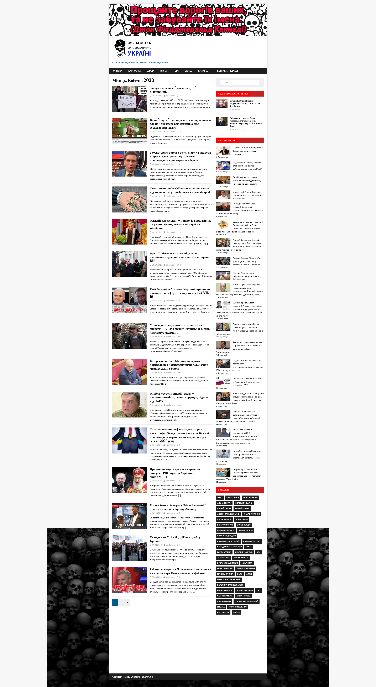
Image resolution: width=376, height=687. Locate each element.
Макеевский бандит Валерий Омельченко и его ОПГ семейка (248, 193)
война (236, 612)
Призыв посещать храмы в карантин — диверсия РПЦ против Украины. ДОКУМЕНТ (176, 473)
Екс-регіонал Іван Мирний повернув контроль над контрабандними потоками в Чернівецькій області (179, 364)
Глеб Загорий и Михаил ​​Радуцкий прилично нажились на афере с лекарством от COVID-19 (180, 293)
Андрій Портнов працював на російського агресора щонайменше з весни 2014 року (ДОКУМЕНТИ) (239, 365)
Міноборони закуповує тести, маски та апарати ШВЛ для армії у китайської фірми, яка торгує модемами (180, 328)
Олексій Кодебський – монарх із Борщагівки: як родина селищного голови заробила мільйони (180, 224)
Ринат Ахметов (225, 590)
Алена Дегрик (224, 503)
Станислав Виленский (246, 601)
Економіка (134, 70)
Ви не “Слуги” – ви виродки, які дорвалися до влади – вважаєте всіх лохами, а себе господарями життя (181, 123)
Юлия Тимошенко (238, 606)
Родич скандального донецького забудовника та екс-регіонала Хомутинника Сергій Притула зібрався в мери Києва (240, 398)
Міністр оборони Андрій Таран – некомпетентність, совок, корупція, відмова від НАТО (179, 397)
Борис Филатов (225, 524)
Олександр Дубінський (229, 579)
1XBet (219, 497)
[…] (151, 110)
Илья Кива (247, 563)
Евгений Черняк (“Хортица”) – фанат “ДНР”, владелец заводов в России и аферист (247, 261)
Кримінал (203, 70)
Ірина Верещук (250, 497)
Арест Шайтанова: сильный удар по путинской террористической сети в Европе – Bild (181, 257)
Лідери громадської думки (233, 93)
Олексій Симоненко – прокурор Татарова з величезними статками (248, 151)
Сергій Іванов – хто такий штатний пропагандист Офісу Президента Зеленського (247, 180)
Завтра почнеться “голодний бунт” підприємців (173, 90)
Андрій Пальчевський (228, 514)
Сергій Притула (225, 595)
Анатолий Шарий (243, 503)
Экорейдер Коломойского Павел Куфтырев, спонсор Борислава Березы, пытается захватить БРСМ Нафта (238, 474)
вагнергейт (223, 612)
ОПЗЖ (249, 574)
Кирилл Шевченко (246, 568)
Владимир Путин (251, 541)
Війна (163, 70)
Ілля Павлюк (232, 497)
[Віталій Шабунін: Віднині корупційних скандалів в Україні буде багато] (222, 106)
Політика (117, 70)
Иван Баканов (241, 557)
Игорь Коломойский (227, 563)
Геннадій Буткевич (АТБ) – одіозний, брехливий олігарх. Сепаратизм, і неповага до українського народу (239, 208)
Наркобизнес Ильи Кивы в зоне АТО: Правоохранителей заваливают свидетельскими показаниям (239, 456)
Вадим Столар (246, 530)
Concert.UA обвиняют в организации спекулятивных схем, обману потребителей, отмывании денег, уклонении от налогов (238, 416)
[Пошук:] (239, 82)
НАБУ (239, 574)
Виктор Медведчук (226, 535)
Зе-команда (223, 557)
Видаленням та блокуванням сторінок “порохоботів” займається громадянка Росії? (247, 166)
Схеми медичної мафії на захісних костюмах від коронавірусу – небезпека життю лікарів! (180, 190)
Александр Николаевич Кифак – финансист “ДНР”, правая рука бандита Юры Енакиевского (239, 347)
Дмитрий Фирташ (243, 552)
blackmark (170, 95)
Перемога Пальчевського (230, 585)
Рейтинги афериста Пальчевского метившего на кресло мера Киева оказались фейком (180, 571)
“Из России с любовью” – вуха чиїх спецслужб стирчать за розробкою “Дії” (247, 382)
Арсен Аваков (224, 519)
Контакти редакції (227, 70)
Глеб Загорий (224, 552)
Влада (150, 70)
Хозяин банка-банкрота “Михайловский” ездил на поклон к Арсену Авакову (178, 507)
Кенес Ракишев (225, 568)
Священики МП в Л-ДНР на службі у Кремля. (175, 539)
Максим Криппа (225, 574)
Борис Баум (242, 519)
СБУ (259, 590)
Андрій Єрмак (224, 508)
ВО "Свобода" (244, 524)
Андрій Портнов (252, 514)
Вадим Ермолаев (225, 530)
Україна (221, 606)
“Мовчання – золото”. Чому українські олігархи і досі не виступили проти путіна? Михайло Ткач (246, 122)
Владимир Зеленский (228, 541)
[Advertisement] (240, 644)
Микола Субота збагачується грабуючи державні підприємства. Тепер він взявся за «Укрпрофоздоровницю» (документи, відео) (239, 289)
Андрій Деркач (242, 508)
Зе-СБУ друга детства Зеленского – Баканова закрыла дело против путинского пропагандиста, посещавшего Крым (180, 156)
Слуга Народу (224, 601)
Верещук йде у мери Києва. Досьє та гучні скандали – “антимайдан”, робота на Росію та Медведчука (239, 329)
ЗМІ (177, 70)
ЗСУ (258, 552)
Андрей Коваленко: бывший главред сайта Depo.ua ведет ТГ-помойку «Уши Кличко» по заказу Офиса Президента (238, 244)
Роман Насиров (245, 590)
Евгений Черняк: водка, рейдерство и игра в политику (247, 274)
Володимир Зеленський (229, 546)
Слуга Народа (244, 595)
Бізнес (188, 70)
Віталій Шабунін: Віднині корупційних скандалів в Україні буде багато (245, 103)
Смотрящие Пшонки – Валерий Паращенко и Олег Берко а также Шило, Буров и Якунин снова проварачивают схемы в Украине (239, 226)
